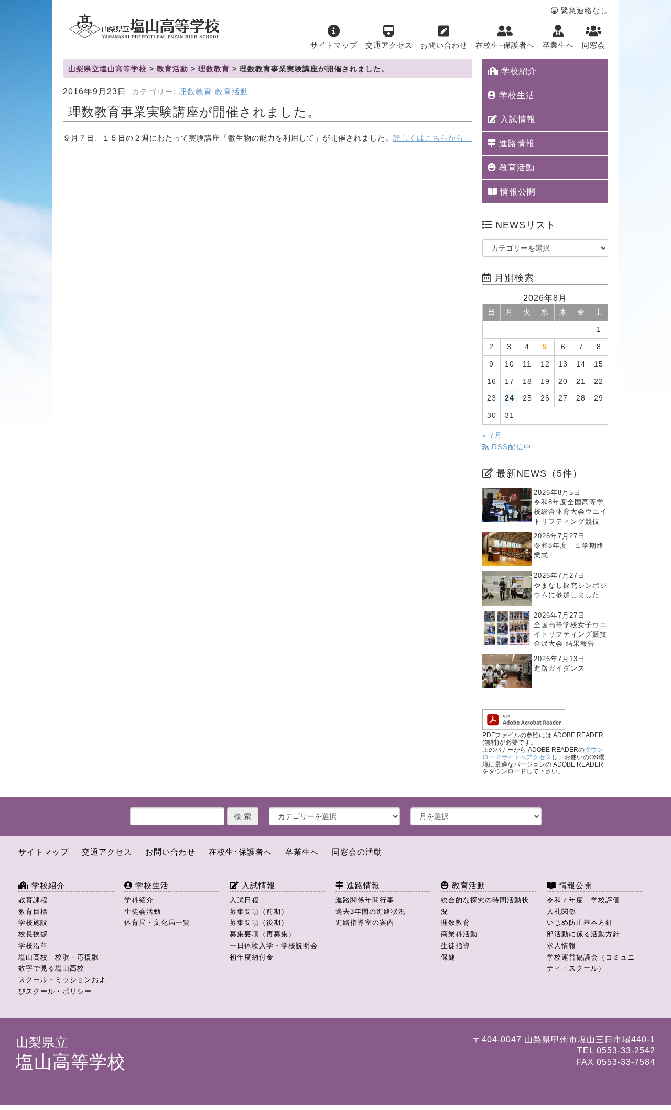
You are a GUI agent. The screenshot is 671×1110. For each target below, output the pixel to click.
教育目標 (33, 911)
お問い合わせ (444, 45)
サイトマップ (334, 45)
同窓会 (593, 45)
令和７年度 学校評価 (583, 900)
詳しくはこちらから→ (432, 138)
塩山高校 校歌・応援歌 (58, 957)
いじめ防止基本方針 (580, 922)
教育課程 (33, 900)
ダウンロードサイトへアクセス (542, 753)
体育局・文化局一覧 (157, 922)
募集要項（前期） (259, 911)
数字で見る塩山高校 (51, 968)
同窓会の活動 (357, 851)
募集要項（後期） (259, 922)
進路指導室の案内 (365, 922)
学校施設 (33, 922)
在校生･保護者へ (505, 45)
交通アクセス (389, 45)
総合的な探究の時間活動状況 (485, 905)
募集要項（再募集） (263, 934)
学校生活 (515, 95)
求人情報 (561, 946)
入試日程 (244, 900)
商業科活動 (459, 934)
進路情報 (515, 143)
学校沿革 (33, 946)
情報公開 (516, 191)
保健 (448, 957)
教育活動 (231, 92)
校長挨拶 (33, 934)
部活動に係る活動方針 (583, 934)
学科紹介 (139, 900)
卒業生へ (558, 45)
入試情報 (516, 119)
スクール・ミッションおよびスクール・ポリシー (62, 985)
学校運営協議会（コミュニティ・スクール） (591, 963)
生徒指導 (455, 946)
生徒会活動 (142, 911)
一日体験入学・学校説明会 (274, 946)
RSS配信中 (510, 447)
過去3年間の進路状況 (371, 911)
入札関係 (561, 911)
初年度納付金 (252, 957)
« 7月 (492, 435)
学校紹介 (518, 71)
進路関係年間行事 (365, 900)
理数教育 (195, 92)
